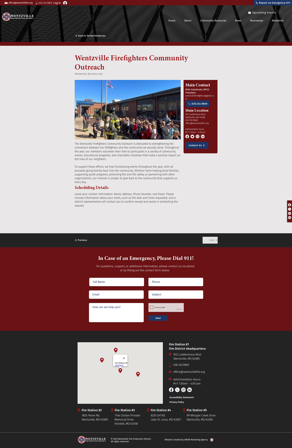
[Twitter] (192, 136)
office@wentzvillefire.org (197, 123)
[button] (259, 20)
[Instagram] (289, 213)
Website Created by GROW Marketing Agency (186, 439)
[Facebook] (289, 204)
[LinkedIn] (289, 217)
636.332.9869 (191, 120)
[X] (289, 209)
